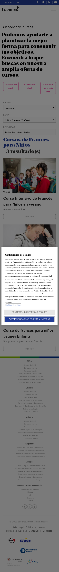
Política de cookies (13, 305)
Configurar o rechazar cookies (29, 312)
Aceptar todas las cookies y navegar (29, 319)
